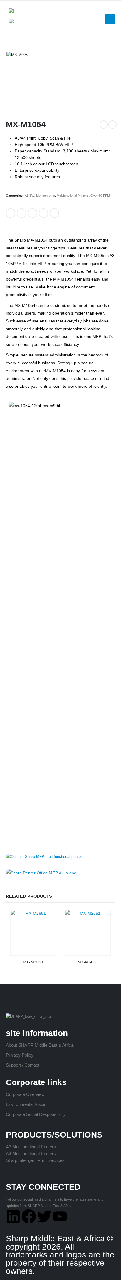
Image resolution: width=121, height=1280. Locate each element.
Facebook (10, 213)
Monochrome (45, 195)
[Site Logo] (22, 15)
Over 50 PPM (100, 195)
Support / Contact (22, 1065)
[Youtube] (60, 1216)
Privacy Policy (19, 1055)
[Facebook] (28, 1216)
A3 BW (29, 195)
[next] (112, 124)
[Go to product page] (33, 932)
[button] (112, 8)
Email (54, 213)
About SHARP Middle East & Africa (39, 1045)
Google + (43, 213)
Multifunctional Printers (73, 195)
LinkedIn (32, 213)
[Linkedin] (13, 1216)
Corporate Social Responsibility (36, 1114)
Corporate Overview (25, 1094)
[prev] (104, 124)
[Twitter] (44, 1216)
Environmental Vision (26, 1104)
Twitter (21, 213)
